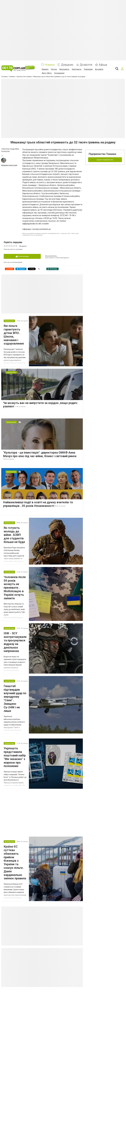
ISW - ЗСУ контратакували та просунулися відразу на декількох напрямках (15, 642)
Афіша (103, 64)
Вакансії (45, 69)
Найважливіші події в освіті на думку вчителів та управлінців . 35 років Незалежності (38, 504)
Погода (54, 69)
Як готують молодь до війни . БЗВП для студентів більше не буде (14, 535)
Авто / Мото (47, 73)
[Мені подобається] (2, 156)
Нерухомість (64, 69)
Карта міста (76, 69)
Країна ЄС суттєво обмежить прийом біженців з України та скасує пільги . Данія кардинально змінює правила (15, 862)
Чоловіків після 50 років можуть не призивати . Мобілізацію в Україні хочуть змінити (15, 587)
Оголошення (59, 73)
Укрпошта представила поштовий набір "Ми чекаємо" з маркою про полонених (15, 757)
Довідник (67, 64)
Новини (50, 64)
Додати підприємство (105, 160)
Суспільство (5, 151)
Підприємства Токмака (102, 153)
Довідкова (88, 69)
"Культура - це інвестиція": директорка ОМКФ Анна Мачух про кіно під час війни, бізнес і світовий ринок (40, 454)
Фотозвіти (99, 69)
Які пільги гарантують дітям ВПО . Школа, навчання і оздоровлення (14, 334)
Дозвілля (86, 64)
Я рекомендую (23, 256)
